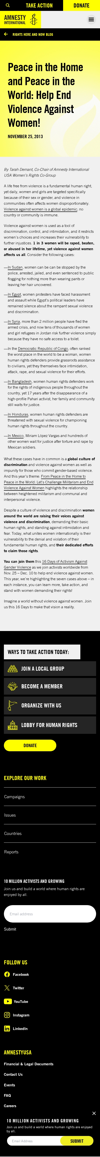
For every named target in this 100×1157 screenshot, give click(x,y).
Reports (11, 851)
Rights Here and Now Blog (33, 34)
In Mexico (16, 435)
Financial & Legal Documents (28, 1063)
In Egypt (14, 294)
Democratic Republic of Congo (43, 348)
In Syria (14, 321)
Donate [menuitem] (87, 6)
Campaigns (14, 796)
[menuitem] (8, 5)
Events (9, 1084)
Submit (10, 929)
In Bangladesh (20, 381)
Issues (10, 815)
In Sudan (15, 267)
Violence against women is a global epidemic (40, 209)
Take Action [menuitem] (39, 5)
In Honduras (18, 414)
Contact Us (13, 1074)
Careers (10, 1105)
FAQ (7, 1095)
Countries (13, 833)
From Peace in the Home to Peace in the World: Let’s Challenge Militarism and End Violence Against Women (48, 482)
